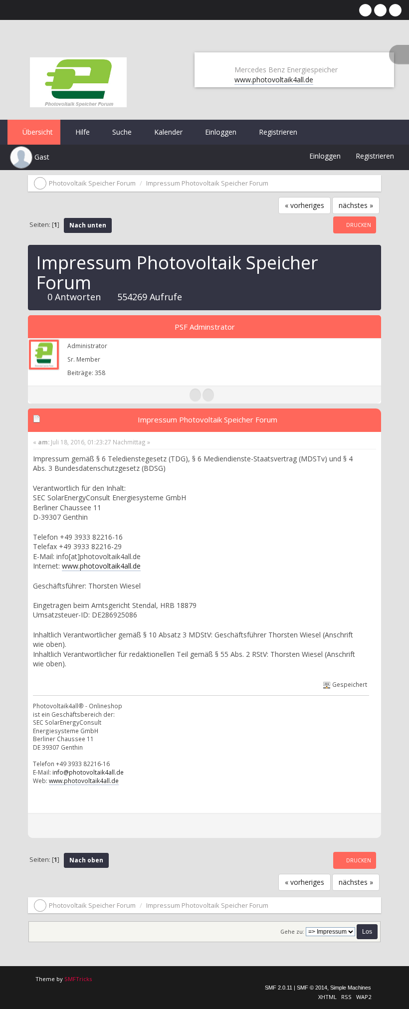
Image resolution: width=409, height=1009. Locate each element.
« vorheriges (304, 205)
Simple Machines (350, 988)
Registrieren (277, 132)
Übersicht (36, 132)
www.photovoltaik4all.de (273, 79)
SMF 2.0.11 (278, 988)
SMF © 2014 (312, 988)
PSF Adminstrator (205, 327)
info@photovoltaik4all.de (88, 772)
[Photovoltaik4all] (208, 395)
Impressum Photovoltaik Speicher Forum (207, 419)
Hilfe (81, 132)
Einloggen (219, 132)
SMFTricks (78, 979)
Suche (121, 132)
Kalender (167, 132)
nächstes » (356, 205)
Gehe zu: (292, 931)
